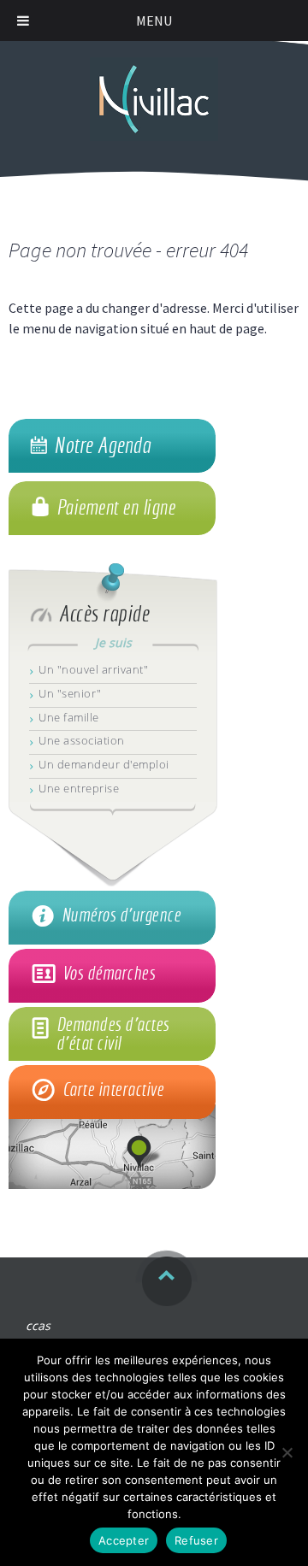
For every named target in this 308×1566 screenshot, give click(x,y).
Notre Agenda (102, 445)
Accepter (123, 1540)
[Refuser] (286, 1452)
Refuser (196, 1540)
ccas (38, 1325)
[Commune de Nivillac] (154, 90)
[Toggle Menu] (23, 20)
